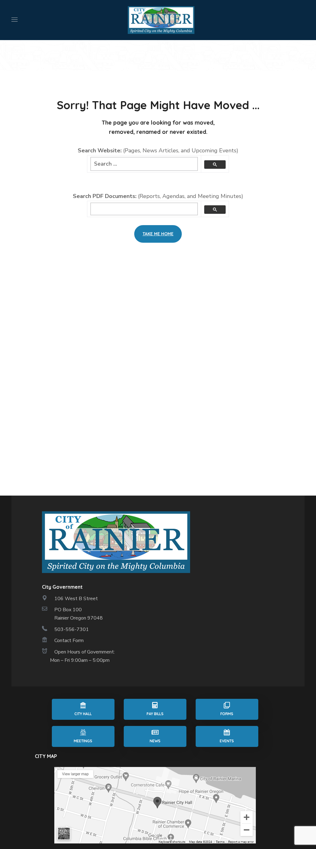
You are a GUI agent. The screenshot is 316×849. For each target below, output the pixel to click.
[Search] (215, 164)
